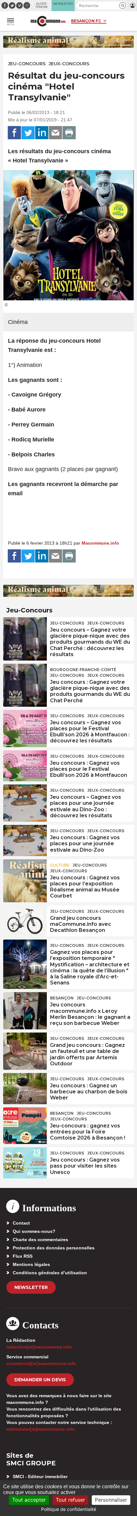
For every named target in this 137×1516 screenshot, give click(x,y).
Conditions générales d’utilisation (50, 1272)
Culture (59, 865)
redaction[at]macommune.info (39, 1346)
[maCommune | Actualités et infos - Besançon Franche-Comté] (48, 21)
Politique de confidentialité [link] (68, 1509)
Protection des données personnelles (54, 1247)
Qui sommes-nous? (34, 1231)
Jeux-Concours (69, 64)
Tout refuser (70, 1500)
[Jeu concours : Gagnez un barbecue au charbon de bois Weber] (25, 1087)
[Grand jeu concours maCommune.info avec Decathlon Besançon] (25, 920)
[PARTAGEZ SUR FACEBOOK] (14, 132)
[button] (122, 5)
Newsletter (31, 1287)
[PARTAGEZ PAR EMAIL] (55, 132)
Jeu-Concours (27, 64)
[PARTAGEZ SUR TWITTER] (28, 132)
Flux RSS (22, 1256)
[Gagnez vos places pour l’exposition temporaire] (25, 954)
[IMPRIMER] (69, 132)
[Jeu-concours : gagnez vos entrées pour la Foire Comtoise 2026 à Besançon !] (25, 1122)
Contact (21, 1223)
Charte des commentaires (40, 1239)
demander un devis (40, 1380)
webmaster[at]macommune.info (40, 1429)
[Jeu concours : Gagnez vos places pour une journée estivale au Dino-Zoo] (25, 839)
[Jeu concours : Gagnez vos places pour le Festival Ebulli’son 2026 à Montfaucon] (25, 765)
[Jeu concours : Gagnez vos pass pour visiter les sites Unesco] (25, 1161)
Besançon (62, 998)
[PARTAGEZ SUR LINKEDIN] (41, 132)
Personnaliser (111, 1500)
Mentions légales (31, 1264)
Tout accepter (29, 1500)
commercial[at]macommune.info (41, 1363)
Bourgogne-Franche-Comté (83, 669)
